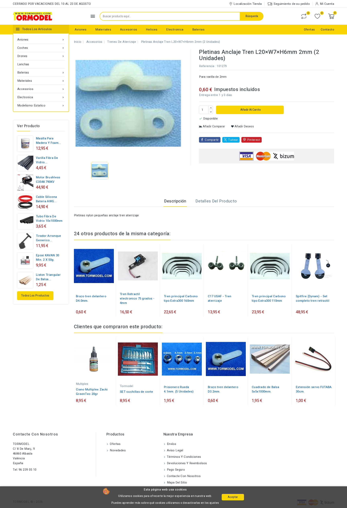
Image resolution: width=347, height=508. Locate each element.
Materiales (103, 29)
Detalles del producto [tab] (216, 201)
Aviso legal (174, 450)
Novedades (117, 450)
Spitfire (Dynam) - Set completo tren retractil (312, 298)
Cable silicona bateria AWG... (46, 199)
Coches (41, 48)
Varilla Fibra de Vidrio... (47, 160)
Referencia (206, 66)
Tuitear (233, 140)
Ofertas (309, 29)
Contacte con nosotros (35, 434)
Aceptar (233, 497)
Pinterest (253, 140)
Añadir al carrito (250, 110)
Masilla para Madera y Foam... (48, 140)
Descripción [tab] (175, 201)
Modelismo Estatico (41, 105)
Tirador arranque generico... (48, 238)
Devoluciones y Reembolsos (186, 463)
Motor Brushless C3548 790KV (48, 179)
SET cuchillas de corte (136, 391)
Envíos (171, 444)
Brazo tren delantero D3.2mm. (223, 389)
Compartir (212, 140)
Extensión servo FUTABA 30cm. (314, 389)
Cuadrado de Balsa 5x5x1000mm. (265, 389)
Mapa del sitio (176, 482)
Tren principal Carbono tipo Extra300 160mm (181, 298)
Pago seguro (175, 469)
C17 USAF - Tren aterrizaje (220, 298)
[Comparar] (304, 16)
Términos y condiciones (183, 457)
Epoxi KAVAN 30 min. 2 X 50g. (47, 257)
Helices (151, 29)
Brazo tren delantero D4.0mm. (91, 298)
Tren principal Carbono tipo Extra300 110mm (269, 298)
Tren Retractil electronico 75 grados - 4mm (137, 298)
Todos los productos (35, 295)
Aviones (81, 29)
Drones (41, 56)
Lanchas (23, 64)
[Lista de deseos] (317, 16)
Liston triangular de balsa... (48, 277)
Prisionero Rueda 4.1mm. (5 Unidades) (179, 389)
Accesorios (128, 29)
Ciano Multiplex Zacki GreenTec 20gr (92, 391)
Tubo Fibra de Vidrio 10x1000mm (49, 218)
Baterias (198, 29)
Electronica (174, 29)
